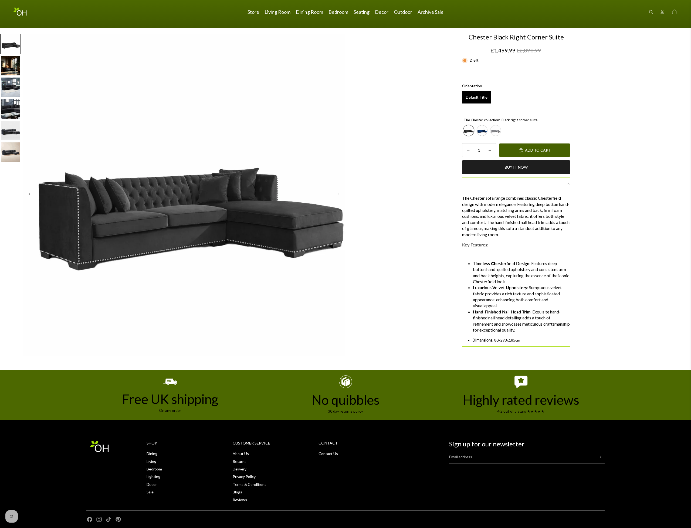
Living (151, 461)
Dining (152, 453)
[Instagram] (99, 519)
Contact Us (328, 453)
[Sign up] (600, 457)
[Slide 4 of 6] (10, 109)
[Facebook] (89, 519)
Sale (150, 492)
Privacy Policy (244, 476)
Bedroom (154, 469)
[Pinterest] (118, 519)
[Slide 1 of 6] (10, 44)
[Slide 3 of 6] (10, 87)
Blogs (237, 492)
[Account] (662, 12)
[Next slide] (340, 195)
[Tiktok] (108, 519)
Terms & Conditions (249, 484)
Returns (239, 461)
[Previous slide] (29, 195)
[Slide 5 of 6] (10, 130)
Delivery (239, 469)
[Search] (651, 12)
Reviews (240, 499)
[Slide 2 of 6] (10, 65)
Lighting (153, 476)
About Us (241, 453)
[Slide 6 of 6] (10, 152)
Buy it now (516, 167)
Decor (152, 484)
